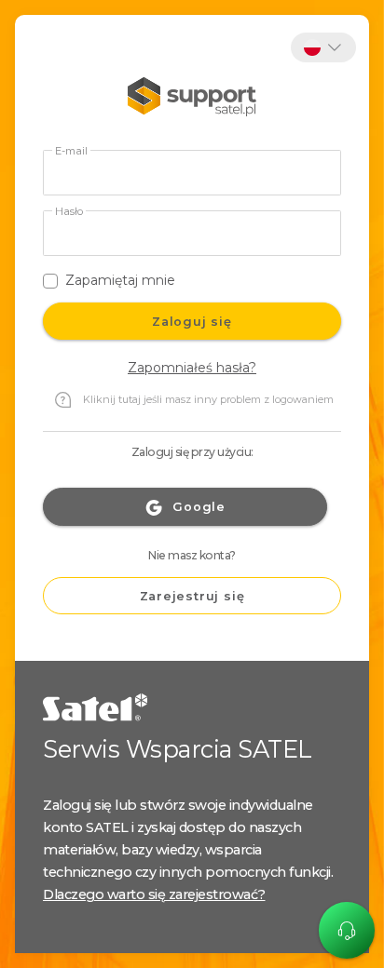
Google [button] (199, 507)
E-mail (71, 151)
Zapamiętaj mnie (120, 280)
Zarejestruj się (192, 596)
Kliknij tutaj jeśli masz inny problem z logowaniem (208, 399)
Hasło (69, 212)
